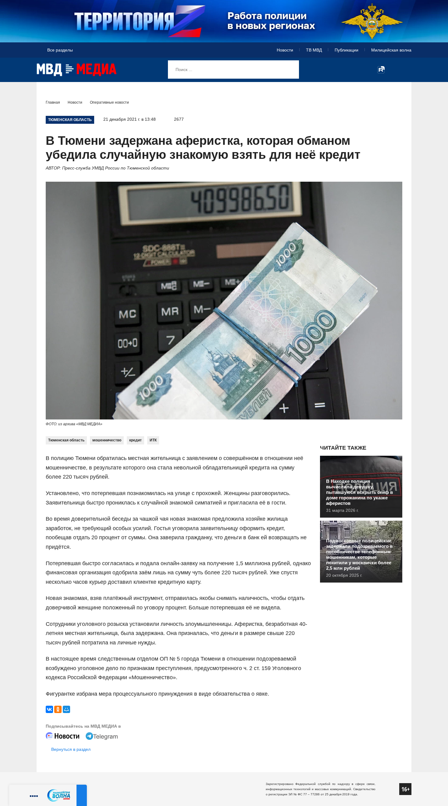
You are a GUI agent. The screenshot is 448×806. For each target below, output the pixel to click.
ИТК (153, 440)
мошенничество (106, 440)
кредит (135, 440)
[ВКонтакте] (49, 709)
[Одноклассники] (58, 709)
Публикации (346, 50)
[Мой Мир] (66, 709)
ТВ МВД (314, 50)
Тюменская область (66, 440)
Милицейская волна (391, 50)
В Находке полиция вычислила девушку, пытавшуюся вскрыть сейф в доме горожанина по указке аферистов (359, 492)
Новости (285, 50)
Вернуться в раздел (71, 749)
